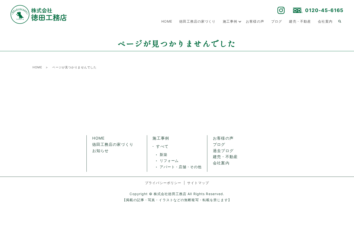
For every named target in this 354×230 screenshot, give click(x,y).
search (339, 21)
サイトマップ (198, 183)
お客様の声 (255, 21)
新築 (163, 154)
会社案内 (325, 21)
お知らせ (100, 150)
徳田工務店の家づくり (197, 21)
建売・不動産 (300, 21)
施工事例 (230, 21)
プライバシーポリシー (163, 183)
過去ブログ (223, 150)
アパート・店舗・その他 (180, 167)
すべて (162, 146)
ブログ (276, 21)
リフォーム (169, 160)
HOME (166, 21)
